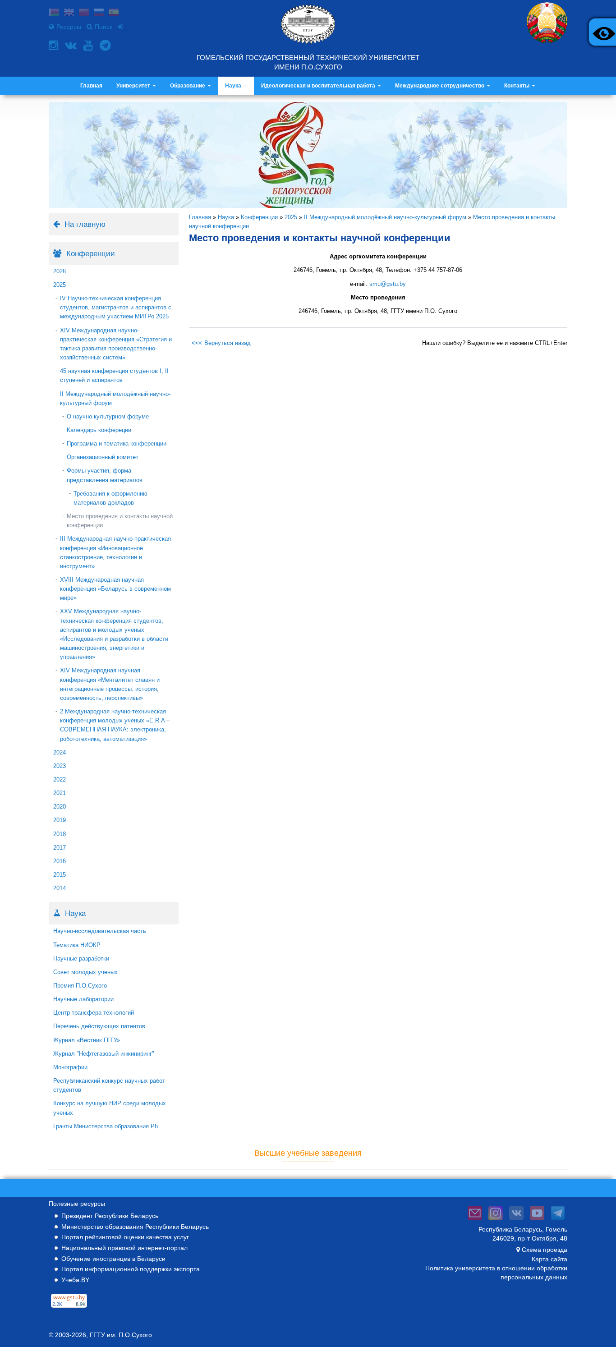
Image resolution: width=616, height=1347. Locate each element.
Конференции (259, 217)
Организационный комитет (102, 457)
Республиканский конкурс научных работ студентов (109, 1085)
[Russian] (98, 13)
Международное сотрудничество (440, 86)
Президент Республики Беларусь (109, 1215)
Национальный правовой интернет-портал (124, 1247)
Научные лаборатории (83, 999)
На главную (85, 224)
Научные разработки (81, 958)
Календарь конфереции (99, 430)
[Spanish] (113, 13)
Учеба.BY (75, 1279)
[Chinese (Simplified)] (83, 13)
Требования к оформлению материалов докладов (110, 498)
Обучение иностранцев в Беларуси (113, 1258)
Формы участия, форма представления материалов (105, 475)
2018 (59, 834)
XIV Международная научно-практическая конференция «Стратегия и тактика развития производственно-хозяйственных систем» (116, 344)
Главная (91, 86)
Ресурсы (68, 26)
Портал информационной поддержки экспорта (130, 1269)
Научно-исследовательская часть (99, 931)
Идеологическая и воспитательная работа (319, 86)
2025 (59, 284)
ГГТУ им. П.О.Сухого (121, 1334)
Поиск (103, 26)
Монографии (70, 1067)
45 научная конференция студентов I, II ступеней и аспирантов (114, 375)
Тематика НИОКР (77, 945)
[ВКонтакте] (72, 45)
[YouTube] (89, 45)
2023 (59, 766)
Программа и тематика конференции (116, 443)
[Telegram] (106, 45)
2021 (59, 793)
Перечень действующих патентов (99, 1026)
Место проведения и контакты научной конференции (120, 521)
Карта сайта (549, 1259)
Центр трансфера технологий (93, 1012)
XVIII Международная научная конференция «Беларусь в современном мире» (115, 588)
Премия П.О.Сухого (80, 985)
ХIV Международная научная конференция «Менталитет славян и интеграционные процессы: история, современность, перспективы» (110, 684)
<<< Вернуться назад (221, 343)
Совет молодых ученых (85, 972)
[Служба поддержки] (474, 1220)
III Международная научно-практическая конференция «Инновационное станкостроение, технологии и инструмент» (115, 552)
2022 (59, 779)
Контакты (517, 86)
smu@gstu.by (387, 283)
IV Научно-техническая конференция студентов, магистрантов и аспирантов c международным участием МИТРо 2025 (115, 307)
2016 (59, 861)
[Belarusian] (54, 13)
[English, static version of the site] (69, 13)
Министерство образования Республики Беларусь (135, 1226)
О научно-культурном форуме (108, 416)
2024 (59, 752)
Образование (188, 86)
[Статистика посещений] (69, 1307)
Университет (134, 86)
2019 (59, 820)
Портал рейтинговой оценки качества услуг (125, 1237)
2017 (59, 847)
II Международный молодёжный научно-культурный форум (115, 398)
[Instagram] (54, 45)
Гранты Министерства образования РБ (106, 1126)
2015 (59, 874)
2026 (59, 271)
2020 (59, 806)
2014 (59, 888)
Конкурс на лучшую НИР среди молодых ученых (109, 1108)
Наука (234, 86)
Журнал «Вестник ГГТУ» (86, 1040)
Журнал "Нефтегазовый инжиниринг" (103, 1053)
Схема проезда (544, 1249)
